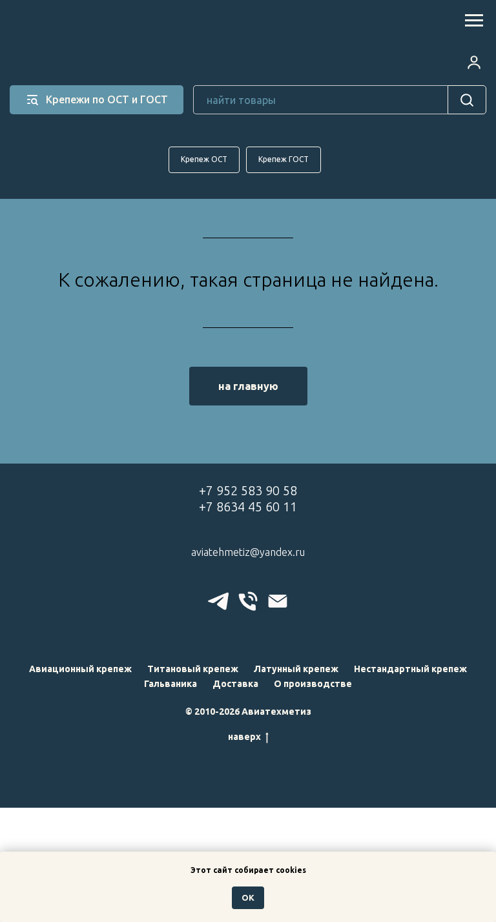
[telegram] (218, 601)
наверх (244, 737)
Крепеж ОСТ (204, 159)
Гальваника (170, 684)
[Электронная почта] (278, 601)
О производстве (313, 684)
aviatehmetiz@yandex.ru (248, 552)
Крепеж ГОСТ (283, 159)
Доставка (235, 684)
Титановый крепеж (192, 669)
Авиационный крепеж (80, 669)
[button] (474, 62)
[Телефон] (248, 601)
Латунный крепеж (296, 669)
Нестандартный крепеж (410, 669)
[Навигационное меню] (474, 20)
